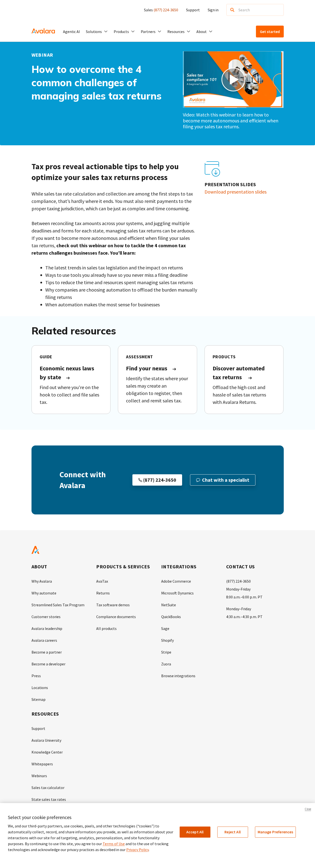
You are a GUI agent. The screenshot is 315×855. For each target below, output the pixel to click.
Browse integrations (178, 675)
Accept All (195, 831)
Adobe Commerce (176, 581)
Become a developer (48, 663)
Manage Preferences (275, 831)
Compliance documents (116, 616)
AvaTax (102, 581)
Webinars (39, 775)
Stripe (166, 652)
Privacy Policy (137, 849)
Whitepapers (42, 763)
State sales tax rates (49, 799)
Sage (165, 628)
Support (193, 9)
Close (308, 809)
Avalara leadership (47, 628)
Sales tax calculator (48, 787)
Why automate (44, 593)
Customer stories (46, 616)
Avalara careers (44, 640)
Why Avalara (42, 581)
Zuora (166, 663)
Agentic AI (71, 31)
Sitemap (39, 699)
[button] (97, 31)
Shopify (167, 640)
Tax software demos (113, 604)
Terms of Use (114, 843)
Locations (40, 687)
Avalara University (46, 740)
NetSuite (168, 604)
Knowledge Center (47, 752)
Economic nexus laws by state (67, 372)
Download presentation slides (236, 192)
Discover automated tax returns (239, 372)
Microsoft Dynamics (177, 593)
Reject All (232, 831)
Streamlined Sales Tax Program (58, 604)
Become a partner (47, 652)
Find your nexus (146, 368)
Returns (103, 593)
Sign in (213, 9)
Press (36, 675)
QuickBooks (171, 616)
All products (106, 628)
